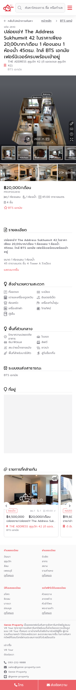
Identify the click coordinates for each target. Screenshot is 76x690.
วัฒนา (7, 556)
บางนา (7, 603)
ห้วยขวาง (47, 594)
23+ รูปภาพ (67, 172)
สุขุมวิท (7, 561)
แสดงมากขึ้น (11, 270)
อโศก (7, 594)
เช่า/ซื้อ (7, 645)
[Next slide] (70, 506)
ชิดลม (7, 598)
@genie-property (18, 676)
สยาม (45, 566)
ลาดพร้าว (47, 598)
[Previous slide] (6, 506)
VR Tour (8, 649)
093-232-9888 (17, 662)
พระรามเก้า (47, 608)
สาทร (45, 561)
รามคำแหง (47, 570)
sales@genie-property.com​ (24, 667)
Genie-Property (17, 671)
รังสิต (45, 556)
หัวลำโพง (47, 603)
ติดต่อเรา (9, 654)
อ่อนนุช (7, 608)
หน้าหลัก (46, 21)
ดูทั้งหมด (9, 575)
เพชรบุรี (8, 570)
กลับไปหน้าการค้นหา (20, 21)
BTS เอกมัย (67, 21)
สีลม (6, 566)
